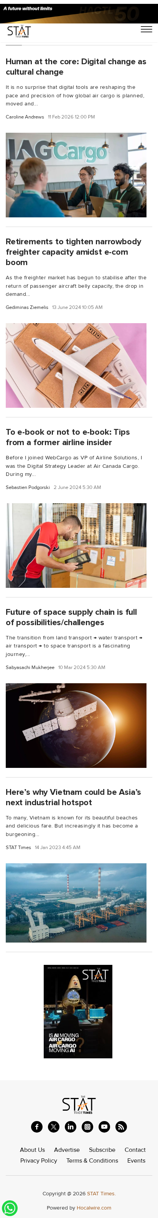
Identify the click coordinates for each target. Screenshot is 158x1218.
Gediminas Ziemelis (27, 307)
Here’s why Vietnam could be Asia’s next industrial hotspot (73, 797)
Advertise (67, 1150)
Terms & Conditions (92, 1161)
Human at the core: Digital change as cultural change (76, 66)
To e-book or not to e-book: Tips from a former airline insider (68, 437)
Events (136, 1161)
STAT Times (18, 848)
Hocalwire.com (94, 1208)
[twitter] (53, 1127)
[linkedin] (70, 1127)
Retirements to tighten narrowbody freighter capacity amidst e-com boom (73, 252)
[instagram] (87, 1127)
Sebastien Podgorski (28, 488)
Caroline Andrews (25, 117)
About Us (32, 1150)
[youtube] (104, 1127)
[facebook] (37, 1127)
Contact (135, 1150)
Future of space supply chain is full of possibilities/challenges (71, 617)
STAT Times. (101, 1193)
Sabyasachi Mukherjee (30, 668)
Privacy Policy (38, 1161)
